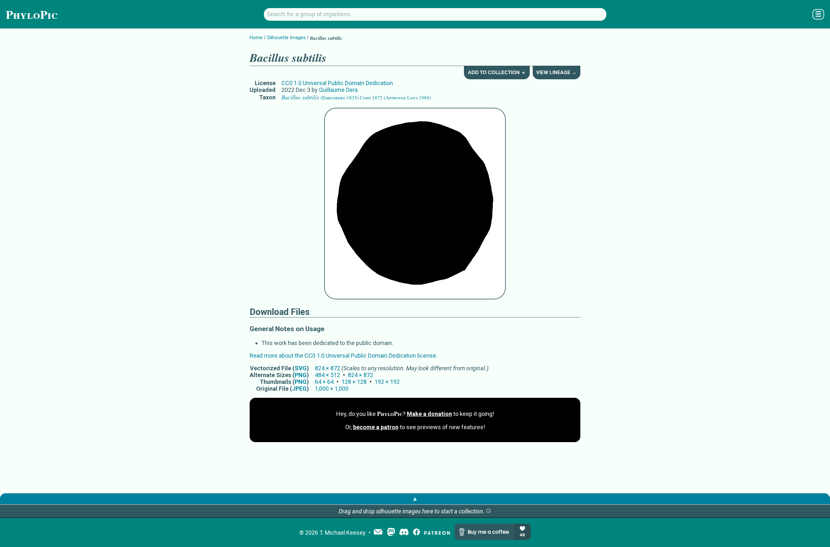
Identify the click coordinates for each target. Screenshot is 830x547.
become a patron (375, 427)
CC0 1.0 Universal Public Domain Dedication (337, 83)
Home (256, 37)
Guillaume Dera (338, 89)
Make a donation (429, 413)
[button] (488, 511)
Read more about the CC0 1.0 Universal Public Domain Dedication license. (343, 355)
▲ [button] (415, 498)
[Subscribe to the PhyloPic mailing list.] (378, 532)
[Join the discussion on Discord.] (404, 533)
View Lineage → (556, 72)
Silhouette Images (286, 37)
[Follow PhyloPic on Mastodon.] (391, 532)
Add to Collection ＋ (497, 72)
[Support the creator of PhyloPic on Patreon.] (437, 532)
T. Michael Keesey (342, 532)
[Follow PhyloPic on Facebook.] (416, 533)
